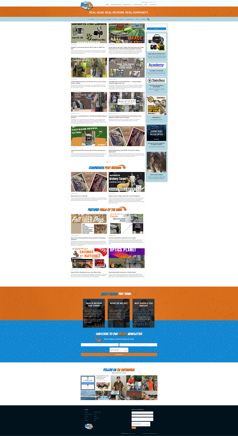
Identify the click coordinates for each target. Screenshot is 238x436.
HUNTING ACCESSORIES (100, 19)
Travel (95, 414)
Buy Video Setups (116, 4)
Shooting (86, 420)
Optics (115, 19)
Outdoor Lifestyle (129, 19)
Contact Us (153, 4)
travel (137, 19)
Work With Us (96, 418)
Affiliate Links (138, 4)
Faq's (145, 4)
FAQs (95, 420)
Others (95, 416)
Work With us (127, 4)
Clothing (91, 19)
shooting (121, 19)
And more (143, 19)
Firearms (109, 19)
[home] (87, 6)
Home (107, 4)
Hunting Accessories (89, 414)
